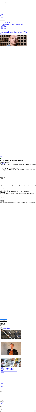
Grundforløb (14, 24)
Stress (34, 29)
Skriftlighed (20, 29)
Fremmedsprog (15, 32)
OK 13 (23, 32)
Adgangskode (1, 325)
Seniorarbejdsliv (8, 29)
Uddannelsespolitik (32, 30)
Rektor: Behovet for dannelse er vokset (5, 374)
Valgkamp (9, 31)
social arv (23, 29)
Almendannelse (1, 34)
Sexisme (14, 29)
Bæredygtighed (2, 21)
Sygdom (4, 30)
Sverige (3, 30)
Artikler (1, 13)
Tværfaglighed (29, 30)
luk (0, 33)
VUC (23, 31)
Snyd (21, 29)
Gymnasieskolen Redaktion (3, 163)
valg (7, 31)
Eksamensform (2, 22)
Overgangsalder (5, 28)
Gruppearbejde (16, 24)
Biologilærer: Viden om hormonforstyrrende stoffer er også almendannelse (9, 371)
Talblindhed (7, 30)
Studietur (2, 30)
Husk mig (1, 326)
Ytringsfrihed (25, 31)
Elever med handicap (9, 22)
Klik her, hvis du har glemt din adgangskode (6, 328)
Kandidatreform (3, 25)
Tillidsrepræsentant (25, 30)
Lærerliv (5, 26)
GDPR (1, 24)
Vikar (18, 31)
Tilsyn (27, 30)
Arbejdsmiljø (2, 402)
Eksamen (12, 32)
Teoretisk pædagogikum (18, 30)
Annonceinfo (2, 383)
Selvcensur (5, 29)
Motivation (2, 27)
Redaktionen (2, 12)
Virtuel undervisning (21, 31)
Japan (1, 25)
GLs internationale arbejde (9, 24)
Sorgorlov (32, 29)
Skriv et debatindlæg (1, 15)
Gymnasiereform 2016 (3, 32)
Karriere (1, 403)
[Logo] (11, 10)
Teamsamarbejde (14, 30)
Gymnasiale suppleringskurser (20, 24)
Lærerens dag (3, 26)
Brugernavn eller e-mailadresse (2, 324)
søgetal (30, 29)
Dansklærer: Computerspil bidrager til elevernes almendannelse (6, 196)
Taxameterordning (10, 30)
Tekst (15, 30)
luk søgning (1, 406)
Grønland (12, 24)
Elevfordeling (19, 32)
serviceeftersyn (10, 29)
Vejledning (11, 31)
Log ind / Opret (1, 328)
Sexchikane (13, 29)
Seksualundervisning (3, 29)
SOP (31, 29)
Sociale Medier (25, 29)
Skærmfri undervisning (17, 29)
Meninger (2, 14)
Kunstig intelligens (2, 17)
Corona (16, 32)
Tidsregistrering (22, 30)
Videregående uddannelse (16, 31)
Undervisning (2, 367)
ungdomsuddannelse (5, 31)
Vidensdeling (13, 31)
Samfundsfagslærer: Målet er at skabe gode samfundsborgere (7, 368)
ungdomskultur (2, 31)
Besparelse (5, 21)
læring (6, 26)
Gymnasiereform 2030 (10, 32)
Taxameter (8, 30)
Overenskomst (2, 28)
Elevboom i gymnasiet (5, 22)
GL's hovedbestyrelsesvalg (4, 24)
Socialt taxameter (28, 29)
